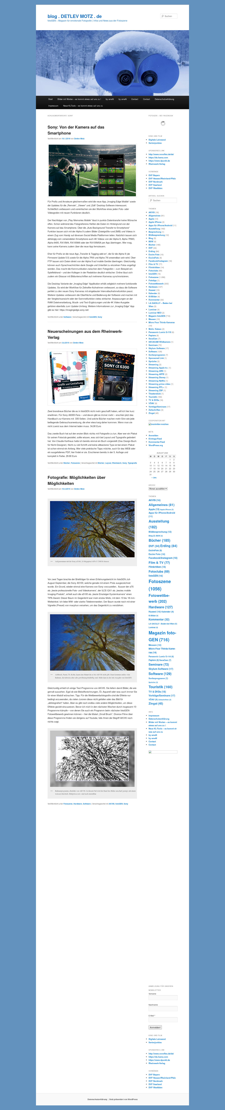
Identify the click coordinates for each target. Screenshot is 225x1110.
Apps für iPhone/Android (160, 225)
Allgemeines (154, 215)
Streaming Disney (157, 377)
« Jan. (154, 477)
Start (50, 99)
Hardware (77, 803)
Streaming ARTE (156, 374)
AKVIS (111, 803)
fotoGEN (93, 317)
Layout (108, 463)
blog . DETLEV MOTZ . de (75, 16)
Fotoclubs (153, 270)
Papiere (152, 335)
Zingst (152, 413)
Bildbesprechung (157, 235)
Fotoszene (75, 463)
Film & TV (153, 264)
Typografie (132, 463)
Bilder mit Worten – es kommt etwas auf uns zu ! (79, 99)
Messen (152, 319)
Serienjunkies (155, 142)
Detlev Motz (79, 138)
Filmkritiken (154, 267)
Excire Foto (154, 254)
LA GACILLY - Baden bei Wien (163, 623)
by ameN (110, 99)
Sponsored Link (156, 358)
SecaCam (153, 338)
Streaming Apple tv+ (158, 367)
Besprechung (155, 231)
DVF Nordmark (156, 181)
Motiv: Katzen (155, 328)
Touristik (153, 396)
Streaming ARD (156, 370)
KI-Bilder (153, 296)
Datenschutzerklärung (164, 99)
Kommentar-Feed (157, 441)
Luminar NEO (155, 312)
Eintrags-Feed (155, 438)
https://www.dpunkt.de (159, 160)
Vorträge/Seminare (157, 406)
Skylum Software (157, 348)
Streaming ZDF (156, 390)
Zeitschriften (154, 409)
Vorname (152, 993)
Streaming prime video (159, 383)
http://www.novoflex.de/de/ (161, 154)
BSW (151, 241)
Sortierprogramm (157, 354)
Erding (152, 251)
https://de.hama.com (158, 157)
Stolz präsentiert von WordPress (123, 1099)
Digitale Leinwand (157, 139)
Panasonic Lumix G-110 (160, 332)
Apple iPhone (155, 221)
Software (67, 317)
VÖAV (151, 403)
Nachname (153, 1004)
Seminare (153, 345)
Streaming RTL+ (156, 387)
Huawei (152, 290)
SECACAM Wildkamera (159, 341)
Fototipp (153, 280)
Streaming (153, 364)
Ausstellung (154, 228)
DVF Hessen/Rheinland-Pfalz (162, 178)
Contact (134, 99)
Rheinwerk (117, 463)
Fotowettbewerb (156, 283)
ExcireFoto (154, 257)
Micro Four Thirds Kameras (162, 322)
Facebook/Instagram (158, 260)
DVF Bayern (154, 175)
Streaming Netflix (157, 380)
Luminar (153, 309)
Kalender (153, 293)
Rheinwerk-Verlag (157, 163)
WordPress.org (156, 445)
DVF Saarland (155, 184)
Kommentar (154, 299)
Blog (151, 238)
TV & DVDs (154, 400)
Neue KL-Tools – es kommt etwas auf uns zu (83, 105)
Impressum (53, 105)
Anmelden (153, 435)
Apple (151, 218)
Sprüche (153, 361)
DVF (151, 247)
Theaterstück (155, 393)
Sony (100, 317)
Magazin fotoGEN (157, 315)
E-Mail (152, 1015)
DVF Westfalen (155, 188)
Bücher (67, 463)
